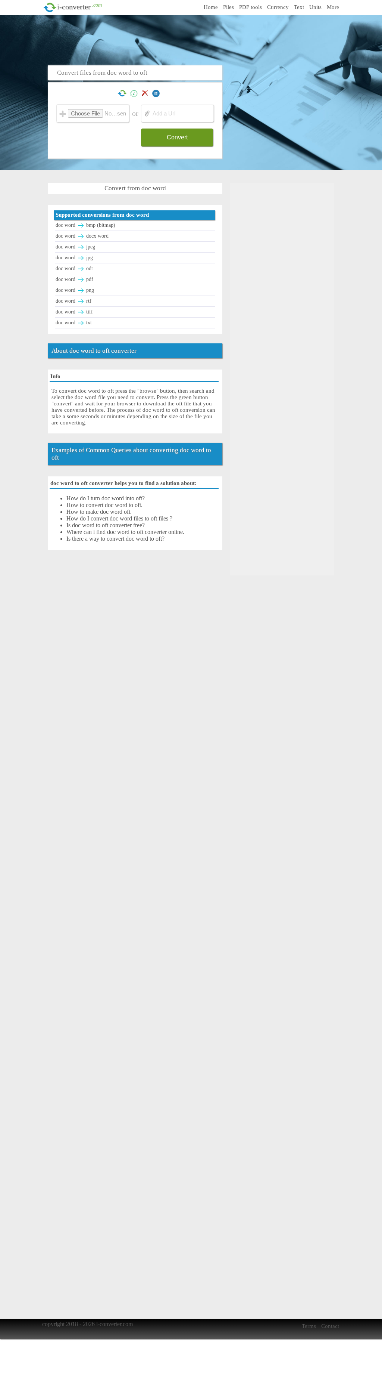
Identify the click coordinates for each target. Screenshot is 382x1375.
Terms (309, 1326)
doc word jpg (74, 257)
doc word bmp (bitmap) (85, 225)
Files (228, 7)
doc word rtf (73, 301)
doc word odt (74, 268)
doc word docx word (82, 236)
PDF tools (250, 7)
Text (299, 7)
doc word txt (74, 322)
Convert (177, 137)
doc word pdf (74, 279)
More (333, 7)
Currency (278, 7)
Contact (330, 1326)
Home (211, 7)
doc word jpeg (75, 247)
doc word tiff (74, 312)
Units (315, 7)
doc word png (75, 290)
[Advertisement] (193, 39)
